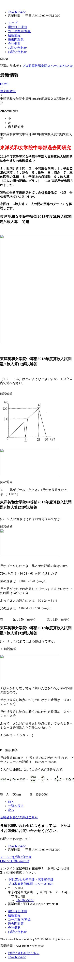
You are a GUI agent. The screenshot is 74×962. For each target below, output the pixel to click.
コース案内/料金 (19, 31)
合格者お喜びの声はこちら (19, 817)
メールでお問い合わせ (16, 857)
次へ (11, 810)
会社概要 (14, 43)
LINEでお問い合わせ (14, 861)
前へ (11, 801)
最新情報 (14, 35)
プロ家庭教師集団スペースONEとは (47, 65)
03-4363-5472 (17, 12)
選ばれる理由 (17, 27)
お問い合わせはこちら (23, 953)
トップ (12, 23)
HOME (4, 84)
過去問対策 (16, 39)
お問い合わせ (17, 47)
